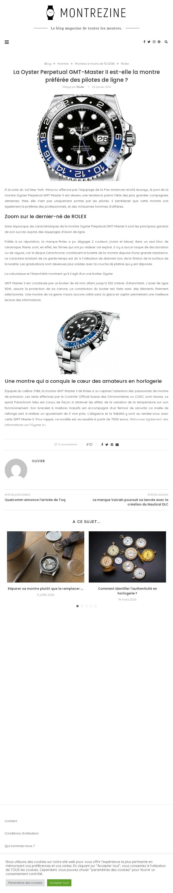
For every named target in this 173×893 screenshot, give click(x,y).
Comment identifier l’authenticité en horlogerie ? (127, 591)
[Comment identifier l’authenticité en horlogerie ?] (127, 557)
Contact (11, 821)
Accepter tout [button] (59, 882)
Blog (47, 63)
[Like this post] (93, 445)
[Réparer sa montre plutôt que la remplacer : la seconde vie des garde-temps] (45, 557)
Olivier (80, 87)
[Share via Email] (117, 445)
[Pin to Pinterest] (112, 445)
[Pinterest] (159, 41)
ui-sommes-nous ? (21, 846)
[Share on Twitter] (106, 445)
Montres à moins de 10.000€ (95, 63)
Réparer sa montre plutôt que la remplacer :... (45, 588)
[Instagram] (154, 41)
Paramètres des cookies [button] (25, 882)
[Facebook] (144, 41)
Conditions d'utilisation (22, 833)
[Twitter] (149, 41)
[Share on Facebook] (102, 445)
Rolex (125, 63)
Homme (63, 63)
